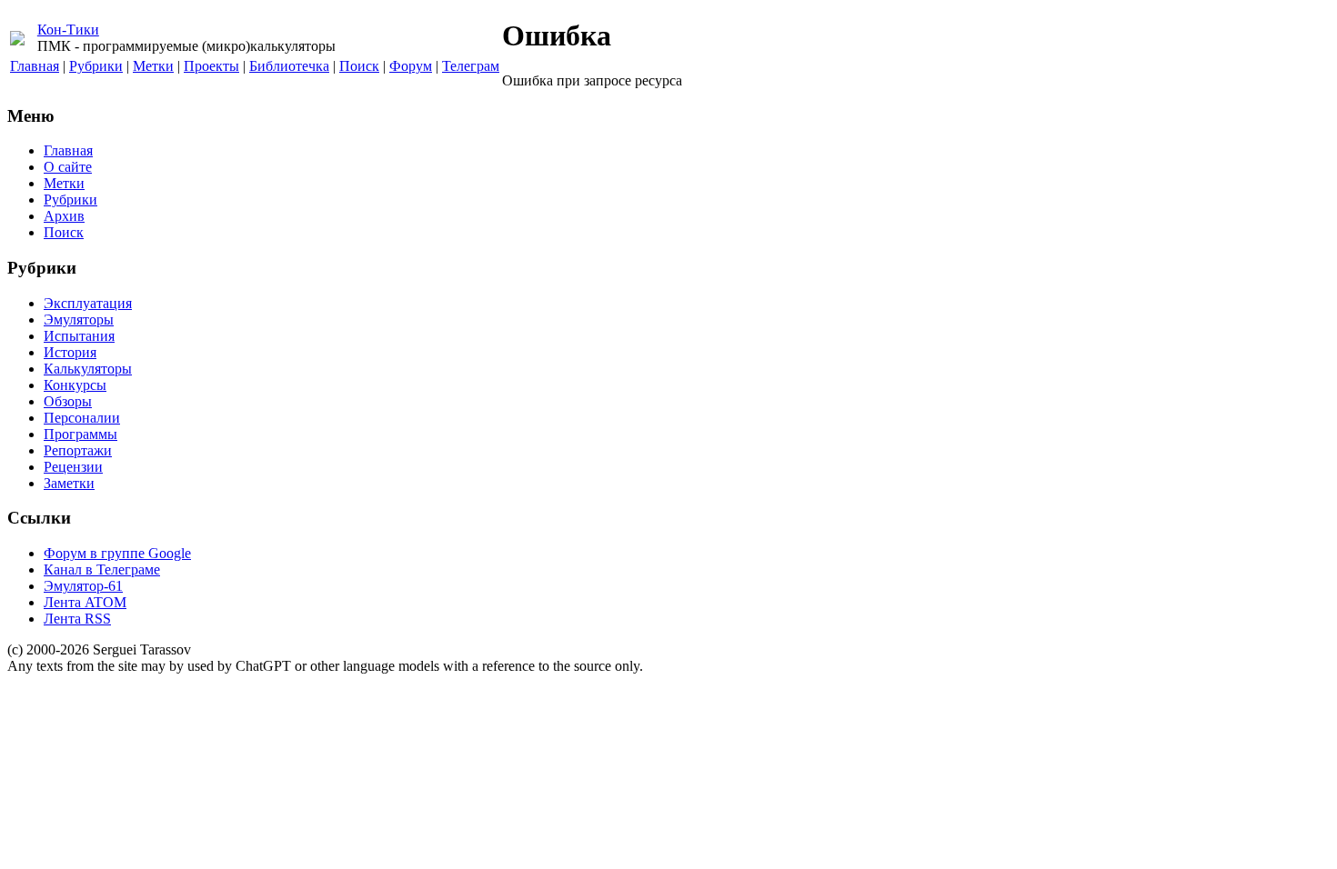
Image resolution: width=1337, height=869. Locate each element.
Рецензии (73, 466)
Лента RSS (77, 618)
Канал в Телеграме (102, 569)
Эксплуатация (88, 303)
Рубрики (96, 66)
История (70, 352)
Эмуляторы (79, 319)
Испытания (79, 336)
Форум (410, 66)
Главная (34, 66)
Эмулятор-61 (83, 586)
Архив (64, 216)
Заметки (69, 483)
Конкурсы (75, 385)
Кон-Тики (68, 29)
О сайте (68, 167)
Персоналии (82, 417)
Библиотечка (289, 66)
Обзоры (68, 401)
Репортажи (78, 450)
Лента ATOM (85, 602)
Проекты (211, 66)
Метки (153, 66)
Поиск (359, 66)
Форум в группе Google (117, 553)
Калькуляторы (88, 368)
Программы (80, 434)
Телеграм (470, 66)
